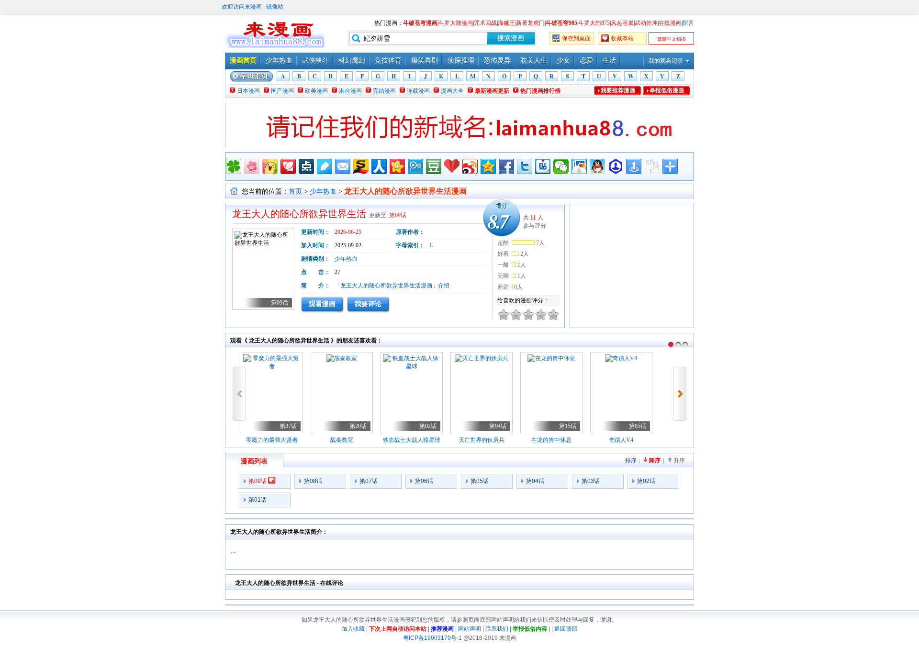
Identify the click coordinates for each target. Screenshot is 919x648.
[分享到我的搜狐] (361, 166)
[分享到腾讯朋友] (233, 166)
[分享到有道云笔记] (324, 166)
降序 (655, 460)
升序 (679, 460)
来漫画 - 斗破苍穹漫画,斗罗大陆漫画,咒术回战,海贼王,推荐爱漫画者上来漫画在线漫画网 (275, 33)
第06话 (424, 481)
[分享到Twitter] (524, 166)
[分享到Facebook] (506, 166)
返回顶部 (565, 629)
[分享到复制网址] (652, 166)
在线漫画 (670, 23)
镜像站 (274, 6)
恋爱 (586, 60)
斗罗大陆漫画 (455, 23)
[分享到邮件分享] (342, 166)
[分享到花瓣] (288, 166)
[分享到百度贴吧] (542, 166)
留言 (688, 23)
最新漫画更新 (492, 91)
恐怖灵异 (497, 60)
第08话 (313, 481)
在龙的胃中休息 (551, 440)
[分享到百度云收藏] (452, 166)
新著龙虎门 (530, 23)
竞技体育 (388, 60)
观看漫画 (322, 304)
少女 (563, 60)
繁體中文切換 (671, 39)
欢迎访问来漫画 (242, 6)
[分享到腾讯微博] (415, 166)
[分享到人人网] (379, 166)
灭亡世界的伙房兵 (481, 440)
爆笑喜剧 (424, 60)
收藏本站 (622, 38)
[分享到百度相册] (579, 166)
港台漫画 (350, 91)
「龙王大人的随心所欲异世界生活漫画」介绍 (392, 285)
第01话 (257, 499)
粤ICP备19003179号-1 (432, 638)
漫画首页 (243, 60)
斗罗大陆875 (594, 23)
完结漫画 (384, 91)
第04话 (535, 481)
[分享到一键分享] (633, 166)
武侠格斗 (315, 60)
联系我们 (496, 629)
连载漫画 (418, 91)
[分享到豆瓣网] (433, 166)
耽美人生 (533, 60)
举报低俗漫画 (667, 90)
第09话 (397, 215)
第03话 (591, 481)
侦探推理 (461, 60)
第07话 (368, 481)
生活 (609, 60)
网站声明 (469, 629)
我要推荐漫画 (618, 90)
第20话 (358, 426)
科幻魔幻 (351, 60)
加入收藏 (353, 629)
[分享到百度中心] (615, 166)
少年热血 (279, 60)
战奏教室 (341, 440)
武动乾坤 (646, 23)
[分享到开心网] (397, 166)
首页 (295, 191)
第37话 (288, 426)
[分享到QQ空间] (488, 166)
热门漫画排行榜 (540, 91)
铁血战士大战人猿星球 (411, 440)
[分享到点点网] (306, 166)
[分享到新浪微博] (470, 166)
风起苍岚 (622, 23)
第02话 (428, 426)
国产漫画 (282, 91)
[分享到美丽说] (251, 166)
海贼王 (506, 23)
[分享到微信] (561, 166)
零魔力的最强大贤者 (272, 440)
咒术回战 (485, 23)
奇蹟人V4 (621, 440)
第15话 (567, 426)
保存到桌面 (576, 38)
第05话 (637, 426)
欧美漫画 (316, 91)
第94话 (497, 426)
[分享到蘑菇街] (270, 166)
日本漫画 (248, 91)
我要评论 (368, 304)
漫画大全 (452, 91)
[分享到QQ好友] (597, 166)
